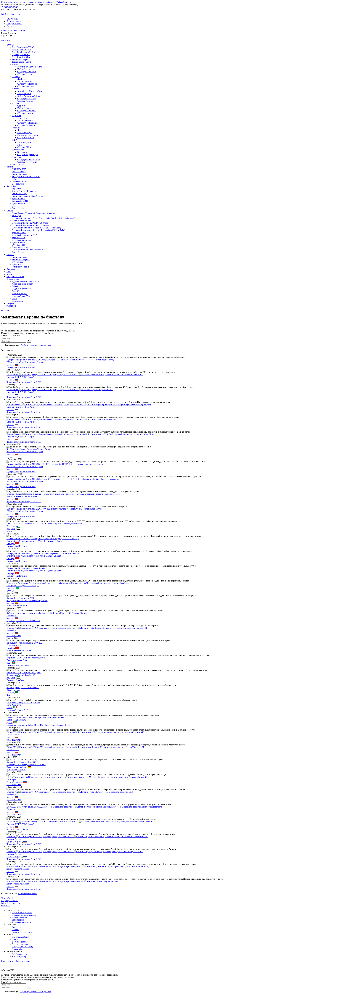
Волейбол (16, 291)
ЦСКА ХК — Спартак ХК (75, 732)
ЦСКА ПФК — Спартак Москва (60, 389)
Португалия (17, 157)
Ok (29, 341)
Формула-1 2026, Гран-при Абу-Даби (24, 672)
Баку (9, 663)
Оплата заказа (13, 19)
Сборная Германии (26, 125)
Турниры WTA (19, 232)
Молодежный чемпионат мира (26, 176)
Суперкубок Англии (26, 98)
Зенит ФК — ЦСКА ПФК (75, 851)
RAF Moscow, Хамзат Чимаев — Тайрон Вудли (28, 449)
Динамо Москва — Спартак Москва (63, 419)
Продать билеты (14, 23)
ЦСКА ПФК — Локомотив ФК (80, 822)
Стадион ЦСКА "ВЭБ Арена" (20, 377)
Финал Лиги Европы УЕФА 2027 (22, 762)
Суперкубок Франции (27, 135)
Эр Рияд (10, 693)
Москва (10, 365)
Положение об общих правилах (15, 961)
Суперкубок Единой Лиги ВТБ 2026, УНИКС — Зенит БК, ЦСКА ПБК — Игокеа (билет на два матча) (55, 464)
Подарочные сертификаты (24, 915)
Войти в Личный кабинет (13, 31)
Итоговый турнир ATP (22, 240)
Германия (16, 115)
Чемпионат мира (19, 174)
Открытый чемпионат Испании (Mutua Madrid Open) (36, 228)
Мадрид (10, 603)
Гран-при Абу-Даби (16, 680)
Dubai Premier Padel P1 (22, 220)
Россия (15, 64)
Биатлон (10, 254)
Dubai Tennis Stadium (16, 720)
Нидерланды (18, 150)
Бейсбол (16, 286)
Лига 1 (20, 130)
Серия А (21, 106)
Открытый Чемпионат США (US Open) (30, 223)
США (14, 140)
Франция (16, 128)
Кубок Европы (18, 198)
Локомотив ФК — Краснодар (78, 866)
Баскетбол (11, 186)
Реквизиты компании (22, 932)
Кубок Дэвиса (18, 245)
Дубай (9, 722)
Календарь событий (21, 937)
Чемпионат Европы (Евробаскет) (27, 196)
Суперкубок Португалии (28, 159)
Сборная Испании (25, 86)
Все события (18, 164)
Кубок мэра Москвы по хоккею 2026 (23, 620)
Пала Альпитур (14, 705)
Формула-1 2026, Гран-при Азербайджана (26, 658)
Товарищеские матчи (21, 62)
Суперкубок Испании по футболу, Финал (26, 568)
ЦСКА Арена (13, 735)
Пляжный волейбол (21, 296)
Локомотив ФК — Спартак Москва (62, 881)
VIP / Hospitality (19, 956)
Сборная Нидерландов (27, 154)
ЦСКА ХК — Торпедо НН (75, 747)
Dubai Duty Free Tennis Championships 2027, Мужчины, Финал (35, 717)
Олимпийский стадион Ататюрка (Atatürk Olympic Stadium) (34, 541)
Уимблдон (16, 215)
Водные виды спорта (21, 289)
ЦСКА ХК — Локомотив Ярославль (84, 807)
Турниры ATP (18, 237)
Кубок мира (17, 262)
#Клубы (10, 303)
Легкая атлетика (19, 293)
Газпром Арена (14, 839)
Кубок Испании (24, 81)
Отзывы (10, 26)
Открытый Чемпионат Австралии (27, 250)
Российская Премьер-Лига (29, 67)
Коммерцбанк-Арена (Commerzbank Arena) (26, 764)
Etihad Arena (12, 526)
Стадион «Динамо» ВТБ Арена (21, 407)
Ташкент (11, 588)
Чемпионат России (20, 267)
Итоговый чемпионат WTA (24, 235)
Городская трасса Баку (17, 660)
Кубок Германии (25, 120)
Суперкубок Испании (27, 84)
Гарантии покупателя (22, 912)
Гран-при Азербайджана (18, 665)
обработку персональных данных (35, 345)
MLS (19, 145)
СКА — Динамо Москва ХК (77, 777)
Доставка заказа (14, 21)
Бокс (9, 271)
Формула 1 (11, 269)
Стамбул (10, 543)
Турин (9, 707)
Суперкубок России (26, 71)
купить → (5, 40)
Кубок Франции (24, 132)
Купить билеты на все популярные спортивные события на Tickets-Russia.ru (36, 2)
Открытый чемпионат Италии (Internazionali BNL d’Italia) (38, 230)
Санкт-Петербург (14, 782)
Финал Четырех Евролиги (24, 191)
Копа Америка (24, 142)
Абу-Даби (11, 529)
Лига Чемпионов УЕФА (23, 47)
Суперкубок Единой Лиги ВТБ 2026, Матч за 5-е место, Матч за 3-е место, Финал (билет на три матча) (54, 509)
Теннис (10, 211)
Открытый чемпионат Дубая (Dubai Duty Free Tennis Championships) (43, 218)
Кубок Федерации (20, 247)
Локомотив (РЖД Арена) (18, 869)
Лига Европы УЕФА (21, 50)
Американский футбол (22, 284)
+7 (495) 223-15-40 (9, 7)
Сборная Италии (25, 113)
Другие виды (13, 279)
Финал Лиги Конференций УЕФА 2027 (25, 643)
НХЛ (14, 179)
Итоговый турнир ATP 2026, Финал (23, 702)
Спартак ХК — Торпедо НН (77, 628)
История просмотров (21, 922)
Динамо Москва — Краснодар (79, 404)
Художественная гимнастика (25, 281)
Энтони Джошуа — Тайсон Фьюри (23, 687)
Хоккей (10, 167)
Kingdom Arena (13, 690)
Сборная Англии (25, 101)
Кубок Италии (24, 108)
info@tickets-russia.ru (10, 14)
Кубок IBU (17, 264)
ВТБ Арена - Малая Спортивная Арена (25, 362)
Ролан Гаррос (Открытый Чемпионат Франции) (34, 213)
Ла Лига (21, 79)
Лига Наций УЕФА (21, 57)
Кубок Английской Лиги (28, 96)
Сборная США (24, 147)
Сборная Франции (25, 137)
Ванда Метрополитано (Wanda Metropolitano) (27, 600)
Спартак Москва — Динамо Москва (63, 494)
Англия (15, 89)
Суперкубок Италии (26, 110)
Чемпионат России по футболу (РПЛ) (24, 382)
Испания (16, 76)
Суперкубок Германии (27, 123)
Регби (14, 298)
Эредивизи (22, 152)
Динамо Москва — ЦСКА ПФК (80, 434)
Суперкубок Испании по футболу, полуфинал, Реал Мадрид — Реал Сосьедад (43, 538)
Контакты (5, 905)
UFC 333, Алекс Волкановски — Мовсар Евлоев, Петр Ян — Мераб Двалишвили (45, 524)
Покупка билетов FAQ (22, 946)
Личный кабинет (20, 917)
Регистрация (18, 920)
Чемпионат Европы (21, 59)
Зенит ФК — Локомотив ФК (77, 836)
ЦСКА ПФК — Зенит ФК (75, 374)
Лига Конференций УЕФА (24, 52)
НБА (14, 206)
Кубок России (23, 69)
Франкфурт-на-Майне (17, 767)
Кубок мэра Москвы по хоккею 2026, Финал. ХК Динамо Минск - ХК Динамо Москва (47, 613)
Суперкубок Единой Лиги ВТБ (21, 367)
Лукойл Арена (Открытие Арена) (22, 496)
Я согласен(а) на (27, 345)
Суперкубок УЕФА (21, 54)
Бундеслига (22, 118)
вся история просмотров (27, 894)
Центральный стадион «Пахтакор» (23, 585)
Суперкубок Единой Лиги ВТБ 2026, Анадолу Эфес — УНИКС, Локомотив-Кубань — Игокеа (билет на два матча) (60, 360)
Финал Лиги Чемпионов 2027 (20, 598)
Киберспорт (17, 301)
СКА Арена (12, 779)
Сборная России (24, 74)
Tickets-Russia (7, 898)
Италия (15, 103)
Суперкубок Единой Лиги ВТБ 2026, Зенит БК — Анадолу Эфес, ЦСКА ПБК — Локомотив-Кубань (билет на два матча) (63, 479)
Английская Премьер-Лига (29, 91)
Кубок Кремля (18, 242)
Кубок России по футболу (18, 829)
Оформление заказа (21, 944)
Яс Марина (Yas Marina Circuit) (21, 675)
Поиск (15, 939)
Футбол (10, 45)
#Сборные (11, 306)
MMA (9, 274)
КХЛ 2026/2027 (19, 169)
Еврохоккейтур (19, 171)
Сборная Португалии (27, 162)
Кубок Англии (24, 93)
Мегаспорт (12, 615)
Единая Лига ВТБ (20, 201)
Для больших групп (21, 954)
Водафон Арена (14, 645)
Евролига (16, 189)
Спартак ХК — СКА (70, 792)
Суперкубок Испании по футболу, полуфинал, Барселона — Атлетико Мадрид (43, 553)
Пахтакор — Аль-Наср (67, 583)
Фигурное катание (15, 276)
